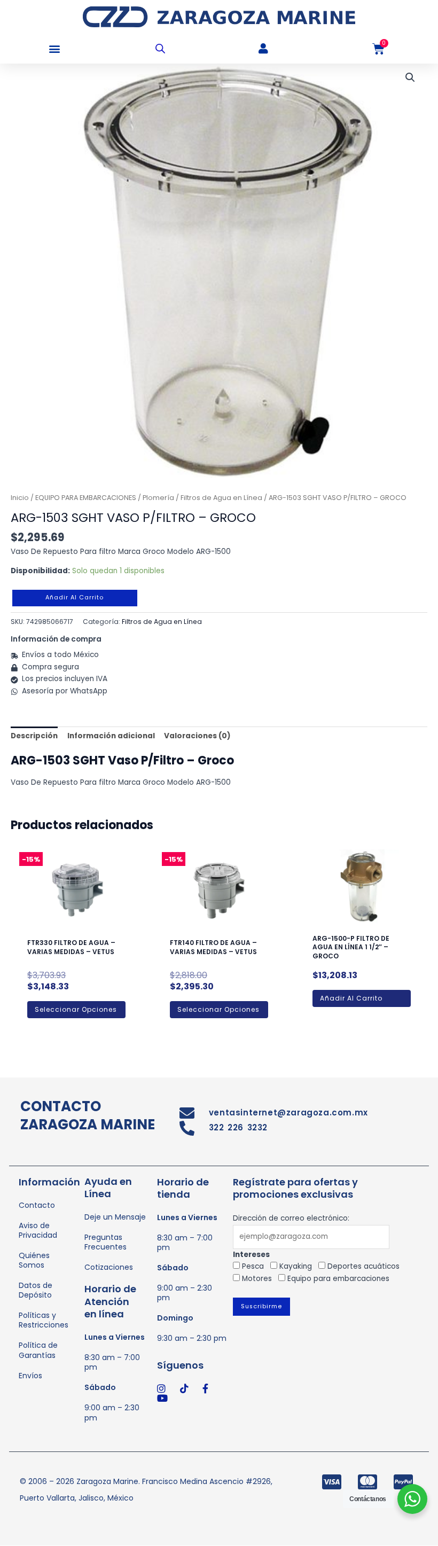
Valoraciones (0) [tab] (197, 736)
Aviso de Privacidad (38, 1230)
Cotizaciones (108, 1267)
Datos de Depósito (35, 1290)
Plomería (158, 497)
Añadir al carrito (74, 598)
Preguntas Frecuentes (105, 1242)
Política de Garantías (38, 1350)
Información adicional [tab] (111, 736)
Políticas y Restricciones (43, 1320)
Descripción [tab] (34, 736)
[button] (55, 49)
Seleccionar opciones (76, 1009)
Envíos (30, 1375)
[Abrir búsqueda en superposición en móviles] (160, 48)
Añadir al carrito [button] (351, 998)
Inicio (20, 497)
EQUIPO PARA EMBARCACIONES (85, 497)
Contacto (37, 1205)
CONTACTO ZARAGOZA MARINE (87, 1115)
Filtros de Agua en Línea (221, 497)
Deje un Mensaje (115, 1217)
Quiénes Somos (34, 1260)
